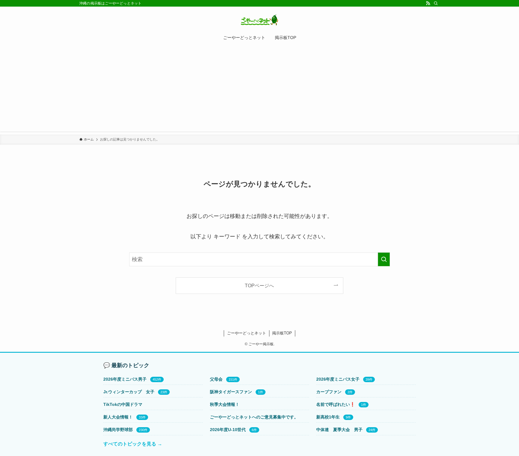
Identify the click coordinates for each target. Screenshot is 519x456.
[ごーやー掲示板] (259, 20)
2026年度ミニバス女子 (338, 379)
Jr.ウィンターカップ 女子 (128, 391)
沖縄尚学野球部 (118, 429)
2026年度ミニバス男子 (125, 379)
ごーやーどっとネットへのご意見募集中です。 (254, 417)
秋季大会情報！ (224, 404)
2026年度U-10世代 (228, 429)
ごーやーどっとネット (246, 333)
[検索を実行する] (384, 259)
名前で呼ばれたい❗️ (335, 404)
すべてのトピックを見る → (132, 443)
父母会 (216, 379)
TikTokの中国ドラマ (122, 404)
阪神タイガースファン (231, 391)
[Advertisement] (259, 89)
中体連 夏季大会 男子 (339, 429)
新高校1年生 (328, 417)
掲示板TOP (282, 333)
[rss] (428, 3)
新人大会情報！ (118, 417)
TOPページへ (259, 285)
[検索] (436, 3)
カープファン (328, 391)
